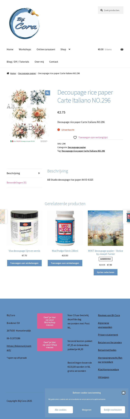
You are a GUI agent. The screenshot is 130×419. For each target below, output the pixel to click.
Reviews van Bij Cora (109, 315)
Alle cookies (60, 409)
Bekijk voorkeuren (113, 409)
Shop (63, 49)
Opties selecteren (105, 272)
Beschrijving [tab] (13, 173)
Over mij (39, 61)
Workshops (25, 49)
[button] (123, 392)
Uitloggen (103, 377)
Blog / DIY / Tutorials (18, 61)
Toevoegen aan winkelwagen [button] (24, 263)
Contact (53, 61)
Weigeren (86, 409)
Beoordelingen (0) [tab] (16, 182)
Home (10, 49)
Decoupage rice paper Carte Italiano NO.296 (83, 150)
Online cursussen (46, 49)
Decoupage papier (27, 73)
